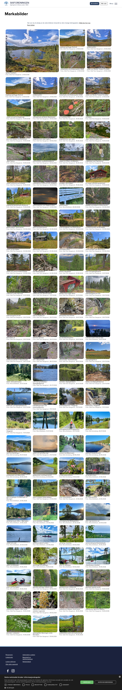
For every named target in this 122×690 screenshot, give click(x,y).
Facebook (7, 670)
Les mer (49, 682)
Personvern (9, 655)
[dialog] (61, 682)
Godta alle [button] (86, 682)
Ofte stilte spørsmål (12, 664)
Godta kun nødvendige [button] (105, 682)
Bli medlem (94, 4)
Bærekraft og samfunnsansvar (28, 658)
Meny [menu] (116, 3)
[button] (114, 3)
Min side (104, 4)
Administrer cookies (29, 655)
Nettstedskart (27, 662)
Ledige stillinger (11, 662)
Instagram (13, 670)
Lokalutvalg (9, 657)
